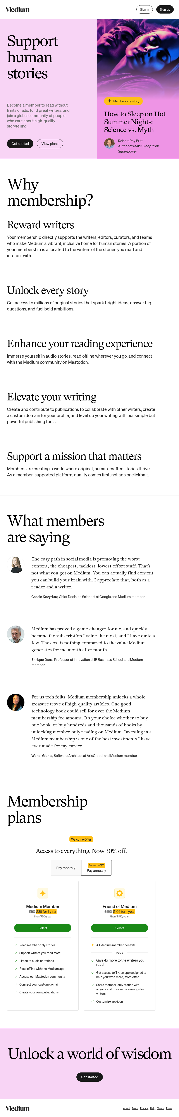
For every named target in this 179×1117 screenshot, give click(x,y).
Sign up (165, 9)
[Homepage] (17, 9)
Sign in (144, 9)
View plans (50, 143)
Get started (20, 143)
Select (43, 928)
